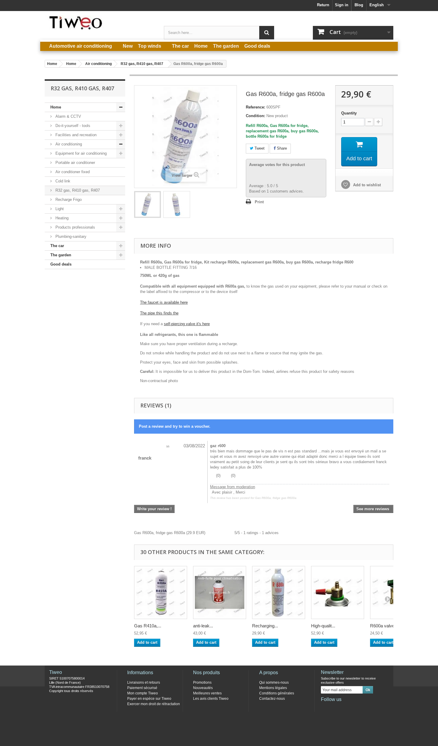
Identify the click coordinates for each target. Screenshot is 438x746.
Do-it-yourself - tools (72, 125)
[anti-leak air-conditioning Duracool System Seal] (219, 592)
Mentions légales (273, 688)
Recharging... (265, 625)
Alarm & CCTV (67, 116)
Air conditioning (68, 144)
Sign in (341, 5)
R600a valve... (384, 625)
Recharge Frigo (68, 199)
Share (281, 148)
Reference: (255, 107)
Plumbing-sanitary (70, 236)
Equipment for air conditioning (80, 153)
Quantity (349, 113)
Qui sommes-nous (274, 682)
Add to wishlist (366, 185)
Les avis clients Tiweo (211, 699)
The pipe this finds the (159, 313)
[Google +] (345, 707)
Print (259, 202)
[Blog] (354, 707)
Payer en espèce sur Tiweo (149, 699)
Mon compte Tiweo (142, 693)
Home (55, 107)
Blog (359, 5)
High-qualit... (323, 625)
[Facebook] (325, 707)
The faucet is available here (164, 302)
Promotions (202, 682)
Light (59, 209)
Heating (61, 218)
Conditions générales (276, 693)
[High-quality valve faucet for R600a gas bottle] (337, 592)
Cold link (62, 181)
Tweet (259, 148)
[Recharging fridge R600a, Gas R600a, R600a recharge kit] (147, 204)
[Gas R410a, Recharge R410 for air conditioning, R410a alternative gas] (160, 592)
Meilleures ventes (207, 693)
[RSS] (364, 707)
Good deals (61, 264)
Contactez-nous (272, 699)
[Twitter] (335, 707)
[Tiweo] (100, 22)
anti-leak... (203, 625)
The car (57, 246)
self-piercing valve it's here (187, 324)
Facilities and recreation (75, 135)
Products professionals (74, 227)
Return (323, 5)
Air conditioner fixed (72, 172)
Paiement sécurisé (142, 688)
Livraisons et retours (143, 682)
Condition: (255, 116)
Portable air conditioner (74, 162)
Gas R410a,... (147, 625)
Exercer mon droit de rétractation (153, 704)
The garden (60, 255)
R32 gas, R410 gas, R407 (77, 190)
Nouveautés (203, 688)
